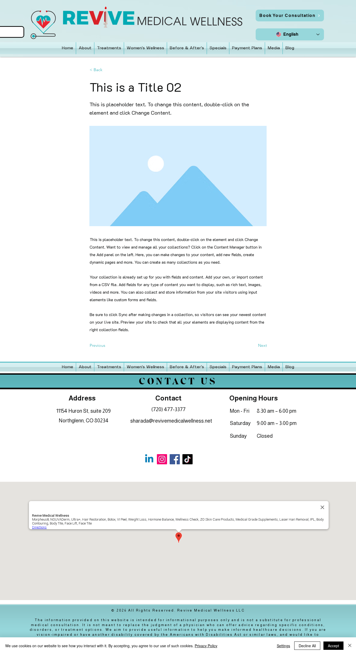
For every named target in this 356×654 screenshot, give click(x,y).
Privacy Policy (206, 645)
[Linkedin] (149, 459)
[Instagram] (162, 459)
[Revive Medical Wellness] (175, 459)
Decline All (307, 645)
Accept (333, 645)
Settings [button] (283, 645)
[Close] (350, 645)
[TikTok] (187, 459)
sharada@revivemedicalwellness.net (171, 421)
